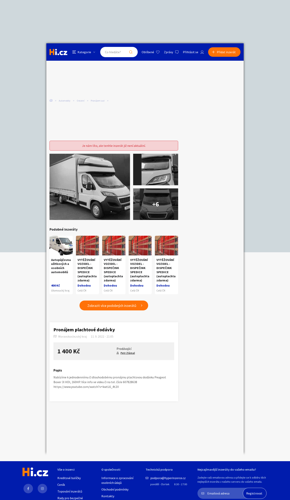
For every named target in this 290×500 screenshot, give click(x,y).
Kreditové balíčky (69, 478)
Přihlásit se (190, 52)
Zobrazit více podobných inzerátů (111, 305)
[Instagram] (42, 488)
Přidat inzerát (226, 52)
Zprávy (168, 52)
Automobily (64, 100)
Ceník (61, 485)
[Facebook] (28, 488)
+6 (155, 204)
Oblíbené (148, 52)
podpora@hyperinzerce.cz (168, 478)
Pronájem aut (98, 100)
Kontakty (107, 496)
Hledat (131, 52)
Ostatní (80, 100)
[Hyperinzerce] (58, 52)
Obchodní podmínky (114, 489)
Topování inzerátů (69, 491)
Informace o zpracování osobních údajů (117, 480)
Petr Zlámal (128, 353)
